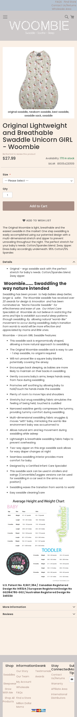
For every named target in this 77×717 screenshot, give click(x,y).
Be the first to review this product (19, 154)
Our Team (22, 676)
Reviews (8, 614)
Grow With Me (8, 690)
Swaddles (9, 674)
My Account (23, 682)
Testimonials (43, 671)
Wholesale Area (61, 9)
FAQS (58, 2)
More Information (14, 607)
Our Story (22, 671)
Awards (39, 676)
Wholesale (22, 687)
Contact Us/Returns (63, 5)
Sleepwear (9, 683)
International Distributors (59, 696)
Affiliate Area (59, 689)
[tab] (38, 261)
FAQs (19, 692)
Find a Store (23, 698)
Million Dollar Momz (24, 705)
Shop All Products (9, 699)
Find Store (70, 2)
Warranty (57, 683)
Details (7, 262)
